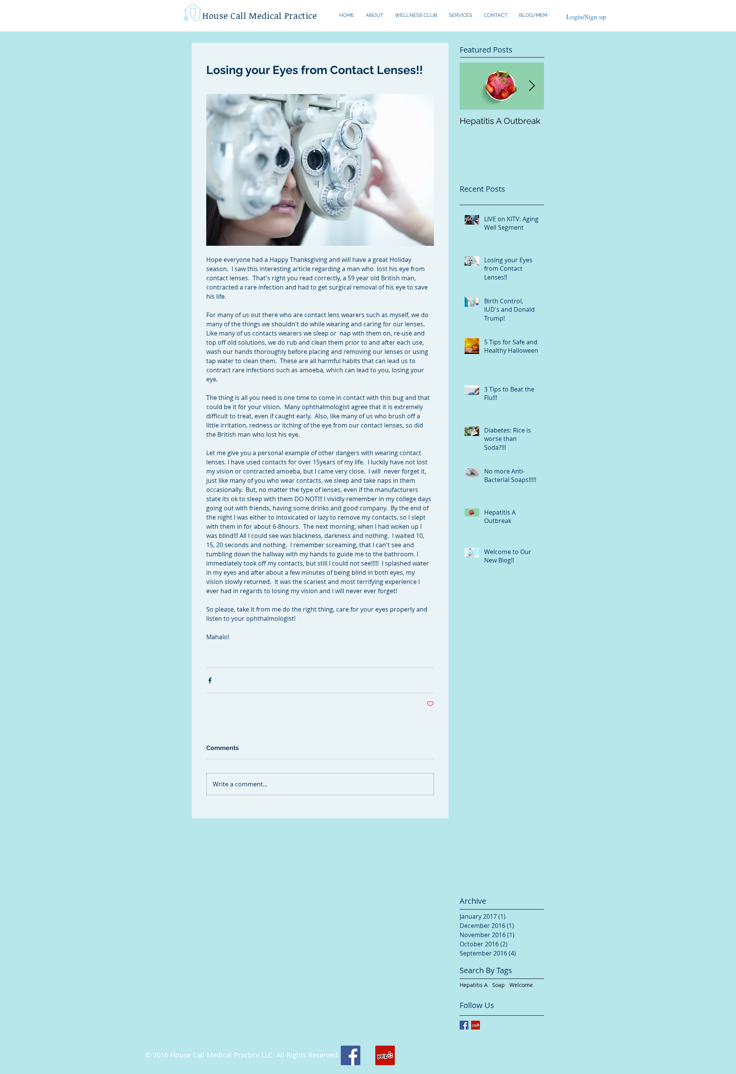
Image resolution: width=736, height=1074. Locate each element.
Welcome (521, 984)
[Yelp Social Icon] (475, 1025)
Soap (498, 984)
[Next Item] (531, 86)
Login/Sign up (586, 16)
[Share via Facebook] (210, 680)
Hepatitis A (474, 984)
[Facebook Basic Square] (464, 1025)
